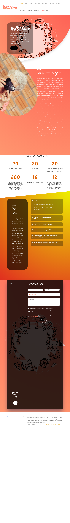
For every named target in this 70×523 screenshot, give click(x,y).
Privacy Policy (55, 315)
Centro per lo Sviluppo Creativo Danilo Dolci (50, 424)
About (26, 4)
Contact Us (22, 11)
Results (37, 4)
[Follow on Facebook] (15, 403)
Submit (43, 321)
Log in (30, 11)
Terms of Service (34, 316)
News (31, 4)
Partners (44, 4)
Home (21, 4)
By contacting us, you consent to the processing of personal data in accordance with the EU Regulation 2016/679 (42, 310)
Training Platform (55, 4)
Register (36, 11)
